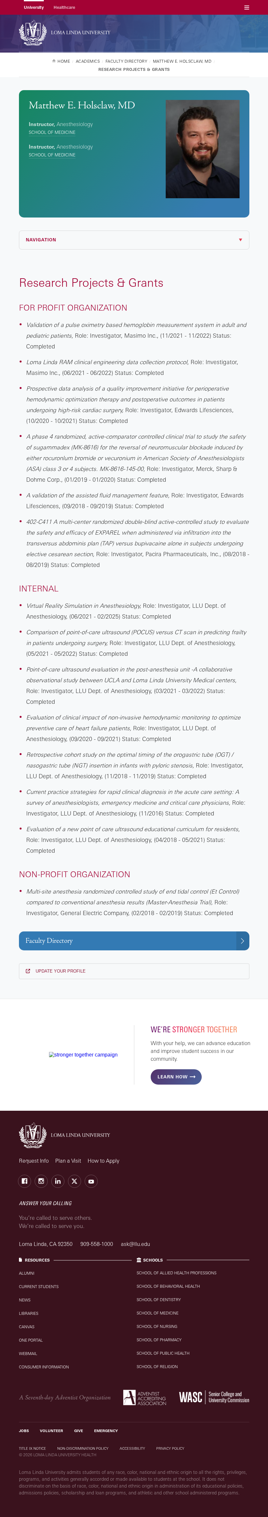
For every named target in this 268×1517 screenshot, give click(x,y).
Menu (246, 7)
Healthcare (64, 7)
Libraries (28, 1313)
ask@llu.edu (135, 1244)
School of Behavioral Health (168, 1286)
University (34, 7)
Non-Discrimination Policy (83, 1448)
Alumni (26, 1273)
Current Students (39, 1286)
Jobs (24, 1430)
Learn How (173, 1076)
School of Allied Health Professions (176, 1272)
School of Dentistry (159, 1299)
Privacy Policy (170, 1448)
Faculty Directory (49, 941)
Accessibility (132, 1448)
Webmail (28, 1353)
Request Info (34, 1160)
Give (78, 1430)
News (24, 1300)
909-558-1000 (97, 1244)
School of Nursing (157, 1326)
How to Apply (103, 1160)
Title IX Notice (32, 1448)
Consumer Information (44, 1366)
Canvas (26, 1326)
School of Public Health (163, 1353)
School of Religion (157, 1366)
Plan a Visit (68, 1160)
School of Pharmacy (159, 1339)
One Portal (31, 1340)
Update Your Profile (60, 971)
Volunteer (51, 1430)
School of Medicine (52, 132)
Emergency (106, 1430)
